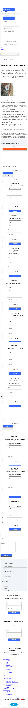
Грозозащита (8, 685)
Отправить (6, 555)
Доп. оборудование (8, 28)
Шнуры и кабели (9, 684)
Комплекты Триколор (9, 571)
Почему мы (8, 669)
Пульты (7, 687)
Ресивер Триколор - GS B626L (10, 166)
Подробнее (7, 175)
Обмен (14, 5)
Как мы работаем (9, 670)
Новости (6, 586)
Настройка (8, 693)
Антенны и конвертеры (11, 679)
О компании (5, 5)
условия (21, 699)
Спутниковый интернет (9, 31)
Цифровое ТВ (20, 5)
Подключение (9, 694)
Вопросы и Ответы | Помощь (10, 41)
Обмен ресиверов (8, 566)
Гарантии (6, 590)
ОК (14, 704)
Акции (5, 584)
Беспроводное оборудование (12, 682)
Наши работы (9, 672)
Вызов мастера (7, 34)
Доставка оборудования (11, 668)
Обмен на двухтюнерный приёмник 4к (12, 419)
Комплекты (10, 5)
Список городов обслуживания (10, 44)
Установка (8, 691)
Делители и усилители (11, 681)
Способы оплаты (9, 666)
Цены (17, 5)
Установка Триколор (8, 563)
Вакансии (6, 588)
